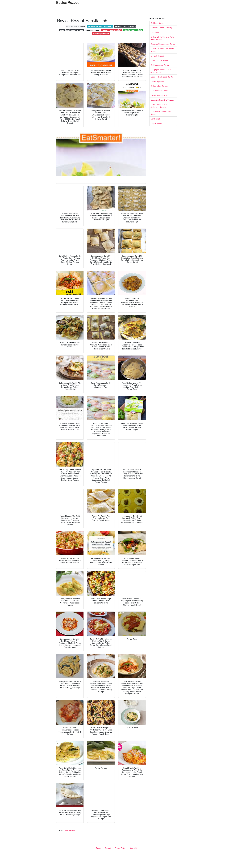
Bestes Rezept (67, 2)
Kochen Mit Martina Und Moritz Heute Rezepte (162, 38)
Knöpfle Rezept (156, 123)
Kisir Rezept (155, 119)
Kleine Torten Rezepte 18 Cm (161, 77)
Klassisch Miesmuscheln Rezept (162, 44)
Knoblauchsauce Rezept (159, 65)
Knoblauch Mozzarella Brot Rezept (160, 112)
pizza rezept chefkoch (101, 33)
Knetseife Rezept (157, 56)
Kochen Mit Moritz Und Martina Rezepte (162, 49)
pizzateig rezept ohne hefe (111, 30)
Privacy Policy (120, 848)
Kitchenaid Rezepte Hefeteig (161, 27)
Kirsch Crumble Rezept (159, 60)
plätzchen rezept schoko (133, 30)
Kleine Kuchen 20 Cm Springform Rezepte (158, 105)
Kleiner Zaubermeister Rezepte (162, 100)
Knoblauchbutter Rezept (159, 90)
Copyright (133, 848)
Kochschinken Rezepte (159, 86)
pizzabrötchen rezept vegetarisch (100, 26)
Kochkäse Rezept (157, 23)
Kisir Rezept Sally (157, 81)
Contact (108, 848)
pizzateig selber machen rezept (71, 30)
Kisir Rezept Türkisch (158, 95)
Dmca (98, 848)
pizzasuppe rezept (92, 30)
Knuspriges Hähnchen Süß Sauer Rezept (160, 70)
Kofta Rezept (155, 32)
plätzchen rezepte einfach (75, 26)
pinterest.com (70, 830)
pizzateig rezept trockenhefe (125, 26)
